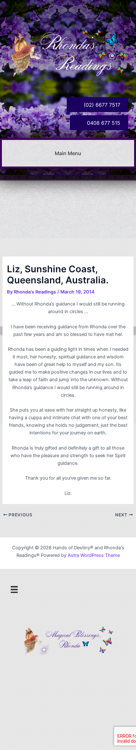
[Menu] (14, 589)
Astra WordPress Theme (94, 555)
